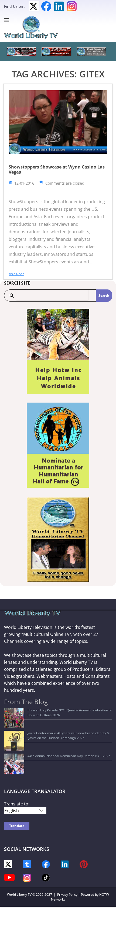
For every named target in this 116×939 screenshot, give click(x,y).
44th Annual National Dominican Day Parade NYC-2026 (69, 756)
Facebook (46, 6)
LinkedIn (59, 6)
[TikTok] (46, 877)
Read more (16, 274)
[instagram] (27, 877)
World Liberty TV (19, 894)
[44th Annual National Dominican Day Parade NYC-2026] (14, 764)
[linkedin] (65, 864)
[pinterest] (84, 864)
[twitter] (8, 864)
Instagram (72, 6)
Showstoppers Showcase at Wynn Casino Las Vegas (57, 169)
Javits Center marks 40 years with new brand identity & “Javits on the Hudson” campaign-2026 (68, 735)
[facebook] (46, 864)
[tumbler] (27, 864)
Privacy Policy (67, 894)
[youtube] (9, 877)
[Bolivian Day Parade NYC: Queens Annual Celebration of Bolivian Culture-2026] (14, 718)
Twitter (34, 6)
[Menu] (8, 20)
